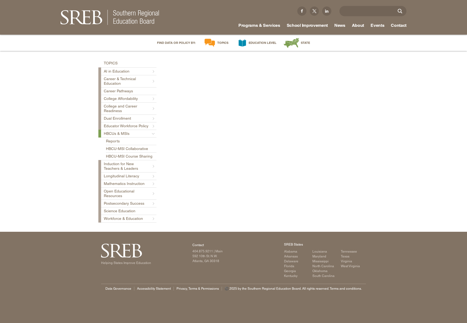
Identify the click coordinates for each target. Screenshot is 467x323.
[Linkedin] (326, 11)
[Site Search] (399, 11)
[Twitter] (314, 11)
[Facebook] (301, 11)
